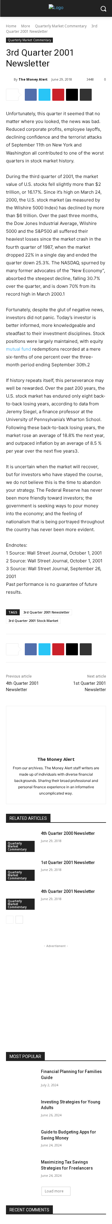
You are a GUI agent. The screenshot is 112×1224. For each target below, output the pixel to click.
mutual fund (18, 349)
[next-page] (19, 920)
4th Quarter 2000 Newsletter (68, 833)
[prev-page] (9, 920)
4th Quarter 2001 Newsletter (68, 891)
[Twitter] (44, 95)
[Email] (72, 95)
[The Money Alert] (10, 79)
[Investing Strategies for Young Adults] (21, 1109)
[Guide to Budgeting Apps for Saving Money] (21, 1139)
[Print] (86, 95)
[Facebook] (31, 95)
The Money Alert (33, 79)
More (25, 26)
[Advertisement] (56, 986)
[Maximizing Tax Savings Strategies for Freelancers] (21, 1169)
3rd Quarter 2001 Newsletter (46, 612)
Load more (54, 1191)
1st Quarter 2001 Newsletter (68, 862)
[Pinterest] (58, 95)
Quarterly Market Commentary (61, 26)
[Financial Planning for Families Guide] (21, 1079)
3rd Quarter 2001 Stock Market (33, 620)
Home (11, 26)
